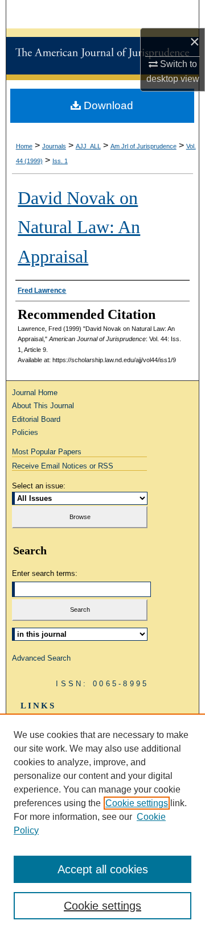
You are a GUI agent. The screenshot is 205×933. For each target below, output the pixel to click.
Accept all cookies (103, 869)
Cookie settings (136, 803)
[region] (102, 823)
